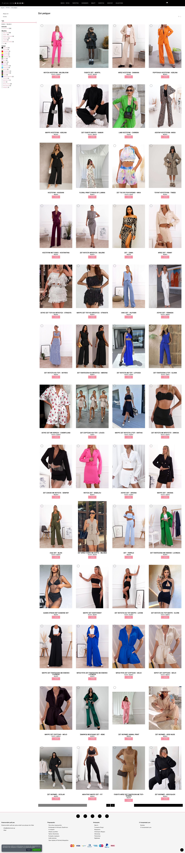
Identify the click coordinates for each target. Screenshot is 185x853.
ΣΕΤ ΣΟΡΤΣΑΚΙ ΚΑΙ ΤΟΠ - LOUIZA (92, 433)
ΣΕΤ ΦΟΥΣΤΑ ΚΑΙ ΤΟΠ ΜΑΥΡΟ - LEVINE (129, 613)
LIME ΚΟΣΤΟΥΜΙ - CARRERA (129, 132)
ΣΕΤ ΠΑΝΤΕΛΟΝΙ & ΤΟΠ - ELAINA (165, 373)
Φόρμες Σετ (5, 13)
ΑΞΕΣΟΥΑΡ (110, 3)
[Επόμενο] (182, 16)
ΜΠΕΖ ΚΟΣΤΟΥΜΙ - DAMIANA (128, 72)
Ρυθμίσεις (29, 849)
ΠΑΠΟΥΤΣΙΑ (75, 3)
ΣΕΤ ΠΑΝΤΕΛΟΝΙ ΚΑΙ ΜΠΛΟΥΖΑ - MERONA (92, 373)
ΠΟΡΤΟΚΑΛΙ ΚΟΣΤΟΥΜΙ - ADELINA (165, 72)
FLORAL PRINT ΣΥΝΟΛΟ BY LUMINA (92, 192)
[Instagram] (92, 816)
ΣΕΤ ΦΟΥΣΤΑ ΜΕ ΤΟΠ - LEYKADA (129, 373)
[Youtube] (85, 816)
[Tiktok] (100, 816)
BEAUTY (93, 3)
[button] (145, 3)
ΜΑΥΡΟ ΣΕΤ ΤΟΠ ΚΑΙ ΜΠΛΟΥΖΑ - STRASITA (92, 313)
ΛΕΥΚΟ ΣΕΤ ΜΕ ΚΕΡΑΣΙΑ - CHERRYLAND (55, 433)
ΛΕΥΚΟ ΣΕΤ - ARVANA (129, 493)
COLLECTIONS (119, 3)
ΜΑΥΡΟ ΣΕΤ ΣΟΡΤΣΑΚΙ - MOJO (56, 734)
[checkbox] (6, 28)
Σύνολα (5, 16)
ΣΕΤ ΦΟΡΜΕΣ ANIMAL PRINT (128, 734)
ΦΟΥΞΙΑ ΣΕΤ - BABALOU (92, 493)
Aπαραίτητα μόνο (36, 849)
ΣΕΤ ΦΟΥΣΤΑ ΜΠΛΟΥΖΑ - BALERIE (92, 253)
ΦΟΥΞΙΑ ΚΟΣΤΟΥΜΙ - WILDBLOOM (56, 72)
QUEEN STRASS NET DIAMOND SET (56, 613)
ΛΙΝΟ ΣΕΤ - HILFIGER (128, 313)
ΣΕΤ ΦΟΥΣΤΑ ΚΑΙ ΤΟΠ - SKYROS (56, 373)
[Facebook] (78, 816)
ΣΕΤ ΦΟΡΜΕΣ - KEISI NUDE (165, 734)
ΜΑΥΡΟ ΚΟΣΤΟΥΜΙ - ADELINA (56, 132)
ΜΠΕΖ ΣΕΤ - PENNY (165, 253)
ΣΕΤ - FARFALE (129, 553)
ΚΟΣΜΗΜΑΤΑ (85, 3)
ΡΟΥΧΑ (67, 3)
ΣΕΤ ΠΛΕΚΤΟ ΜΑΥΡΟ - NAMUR (92, 132)
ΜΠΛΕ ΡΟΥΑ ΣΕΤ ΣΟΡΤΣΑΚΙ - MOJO (129, 673)
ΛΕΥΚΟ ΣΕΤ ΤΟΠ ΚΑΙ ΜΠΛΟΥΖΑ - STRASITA (55, 313)
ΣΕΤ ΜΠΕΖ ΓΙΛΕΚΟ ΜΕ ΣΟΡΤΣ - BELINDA (92, 553)
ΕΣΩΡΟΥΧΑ (101, 3)
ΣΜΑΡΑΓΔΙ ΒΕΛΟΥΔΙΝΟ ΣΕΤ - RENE (92, 734)
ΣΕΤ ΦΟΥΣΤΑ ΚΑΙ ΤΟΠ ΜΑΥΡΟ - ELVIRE (165, 613)
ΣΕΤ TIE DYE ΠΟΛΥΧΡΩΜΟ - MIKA (129, 192)
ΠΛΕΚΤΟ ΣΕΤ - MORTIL (92, 72)
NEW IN (62, 3)
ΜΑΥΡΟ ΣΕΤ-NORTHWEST (92, 613)
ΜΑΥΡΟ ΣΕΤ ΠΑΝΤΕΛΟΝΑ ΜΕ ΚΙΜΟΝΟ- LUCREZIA (56, 673)
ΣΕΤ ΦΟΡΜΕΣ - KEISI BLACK (165, 794)
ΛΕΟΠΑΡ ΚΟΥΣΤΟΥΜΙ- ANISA (165, 132)
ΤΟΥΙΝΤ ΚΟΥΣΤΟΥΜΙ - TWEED (165, 192)
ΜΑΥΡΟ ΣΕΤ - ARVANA (165, 493)
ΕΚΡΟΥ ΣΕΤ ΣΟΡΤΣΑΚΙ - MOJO (165, 673)
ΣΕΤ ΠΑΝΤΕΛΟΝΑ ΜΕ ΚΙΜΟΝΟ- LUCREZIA (165, 553)
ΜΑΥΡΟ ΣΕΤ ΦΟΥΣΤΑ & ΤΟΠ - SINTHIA (129, 433)
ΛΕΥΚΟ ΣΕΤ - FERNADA (165, 313)
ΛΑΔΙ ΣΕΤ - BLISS (56, 553)
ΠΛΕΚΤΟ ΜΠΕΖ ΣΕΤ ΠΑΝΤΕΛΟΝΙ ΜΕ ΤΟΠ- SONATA (129, 795)
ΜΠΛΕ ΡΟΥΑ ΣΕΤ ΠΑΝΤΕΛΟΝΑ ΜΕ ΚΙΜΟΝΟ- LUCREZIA (92, 673)
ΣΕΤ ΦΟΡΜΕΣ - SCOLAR (56, 794)
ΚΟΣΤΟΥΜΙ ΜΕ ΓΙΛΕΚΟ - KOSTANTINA (55, 253)
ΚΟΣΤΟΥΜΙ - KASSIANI (56, 192)
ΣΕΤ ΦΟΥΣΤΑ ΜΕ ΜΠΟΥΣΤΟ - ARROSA (165, 433)
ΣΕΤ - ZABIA (128, 253)
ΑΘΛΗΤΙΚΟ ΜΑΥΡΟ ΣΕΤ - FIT (92, 794)
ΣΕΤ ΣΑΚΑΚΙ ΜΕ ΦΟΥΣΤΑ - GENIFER (56, 493)
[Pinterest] (107, 816)
